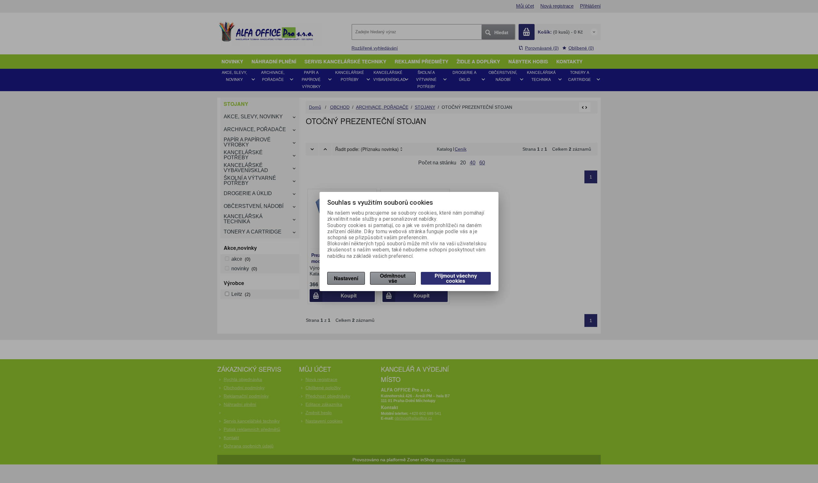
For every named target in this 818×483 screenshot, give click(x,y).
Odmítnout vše (392, 278)
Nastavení (346, 278)
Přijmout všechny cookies (456, 278)
